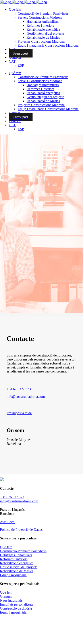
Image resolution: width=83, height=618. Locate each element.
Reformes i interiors (13, 559)
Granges (6, 596)
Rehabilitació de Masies (16, 571)
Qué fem (6, 547)
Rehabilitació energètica (16, 563)
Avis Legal (7, 522)
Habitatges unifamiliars (16, 555)
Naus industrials (11, 600)
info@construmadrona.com (26, 396)
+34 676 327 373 (19, 389)
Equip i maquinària (13, 575)
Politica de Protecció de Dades (21, 529)
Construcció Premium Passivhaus (23, 551)
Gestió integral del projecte (18, 567)
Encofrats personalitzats (16, 604)
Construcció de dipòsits (16, 608)
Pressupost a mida (19, 413)
